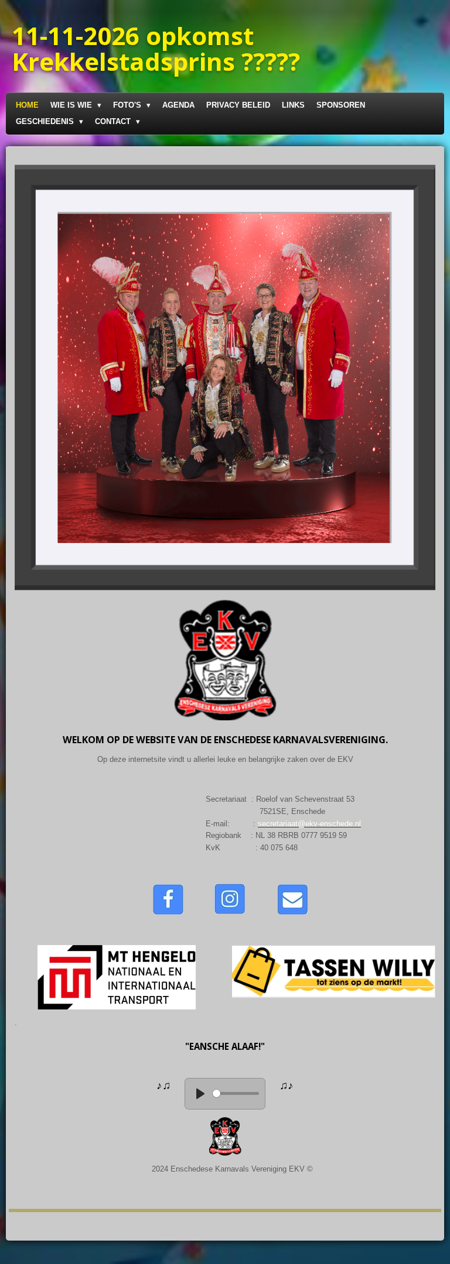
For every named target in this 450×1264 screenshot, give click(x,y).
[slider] (236, 1093)
